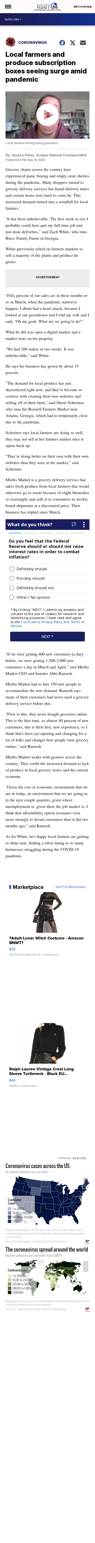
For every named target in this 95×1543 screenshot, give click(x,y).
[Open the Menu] (7, 6)
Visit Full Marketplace (71, 887)
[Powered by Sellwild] (79, 1158)
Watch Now (82, 6)
